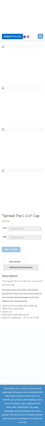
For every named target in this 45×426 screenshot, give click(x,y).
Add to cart (11, 249)
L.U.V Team (25, 349)
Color (4, 228)
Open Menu (40, 36)
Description (15, 261)
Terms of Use (30, 335)
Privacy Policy (15, 335)
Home (7, 349)
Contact (36, 349)
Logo (4, 237)
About (15, 349)
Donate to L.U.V (12, 36)
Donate (22, 352)
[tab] (14, 261)
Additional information (20, 267)
